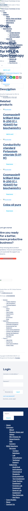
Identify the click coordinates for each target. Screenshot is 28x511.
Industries (9, 39)
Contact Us (9, 342)
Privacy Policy (10, 345)
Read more (9, 164)
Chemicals (3, 75)
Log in (18, 392)
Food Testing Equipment (13, 329)
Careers (8, 315)
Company (6, 15)
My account (9, 317)
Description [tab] (6, 84)
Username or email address (10, 374)
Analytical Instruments (12, 322)
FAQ (10, 441)
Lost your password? (9, 396)
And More (8, 336)
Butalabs (17, 358)
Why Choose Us (10, 21)
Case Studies (9, 312)
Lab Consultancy (14, 35)
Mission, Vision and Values (13, 19)
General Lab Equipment (12, 333)
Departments (10, 23)
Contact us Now (8, 258)
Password (6, 381)
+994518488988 (10, 296)
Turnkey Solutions (14, 33)
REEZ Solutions (7, 29)
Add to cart (6, 70)
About (8, 17)
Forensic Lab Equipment (12, 331)
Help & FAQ (9, 340)
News (7, 310)
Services (8, 31)
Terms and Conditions (12, 343)
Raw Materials (13, 63)
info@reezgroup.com (7, 293)
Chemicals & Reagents (15, 45)
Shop (7, 319)
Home (8, 425)
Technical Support (11, 305)
